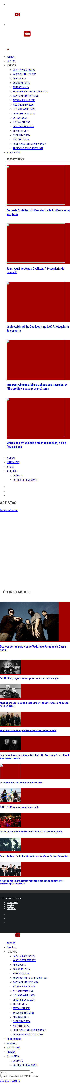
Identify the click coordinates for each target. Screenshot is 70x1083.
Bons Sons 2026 (21, 87)
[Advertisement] (35, 548)
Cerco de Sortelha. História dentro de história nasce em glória (31, 831)
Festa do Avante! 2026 (24, 109)
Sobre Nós (12, 471)
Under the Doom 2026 (24, 113)
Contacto (18, 475)
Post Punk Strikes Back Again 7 (29, 144)
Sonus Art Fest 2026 (23, 126)
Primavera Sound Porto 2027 (28, 148)
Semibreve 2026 (21, 131)
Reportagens (13, 152)
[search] (31, 1072)
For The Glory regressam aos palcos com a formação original (30, 678)
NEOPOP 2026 (19, 78)
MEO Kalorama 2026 (23, 104)
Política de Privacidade (25, 480)
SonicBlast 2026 (21, 83)
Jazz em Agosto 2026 (24, 70)
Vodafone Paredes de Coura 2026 (30, 91)
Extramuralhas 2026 (24, 100)
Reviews (11, 458)
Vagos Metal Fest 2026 (24, 74)
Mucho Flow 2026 (21, 135)
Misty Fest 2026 (21, 139)
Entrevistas (13, 462)
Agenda (10, 56)
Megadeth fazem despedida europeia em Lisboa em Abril (28, 730)
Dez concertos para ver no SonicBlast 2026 (21, 782)
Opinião (10, 467)
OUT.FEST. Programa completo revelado (19, 807)
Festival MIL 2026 (21, 122)
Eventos (11, 61)
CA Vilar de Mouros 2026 (25, 96)
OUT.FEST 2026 (20, 118)
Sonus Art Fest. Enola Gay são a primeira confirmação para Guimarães (34, 856)
